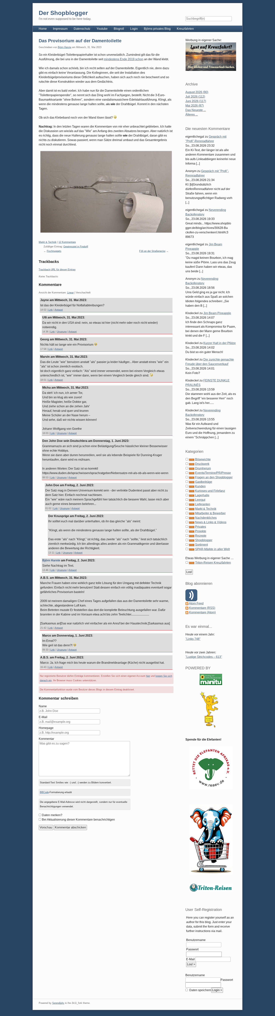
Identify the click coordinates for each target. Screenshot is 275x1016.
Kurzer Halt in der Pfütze (219, 343)
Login (134, 28)
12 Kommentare (67, 242)
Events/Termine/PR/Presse (213, 472)
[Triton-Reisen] (210, 887)
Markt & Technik (47, 242)
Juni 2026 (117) (195, 101)
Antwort (59, 309)
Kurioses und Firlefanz (210, 490)
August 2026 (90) (196, 92)
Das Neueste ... (195, 110)
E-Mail (43, 717)
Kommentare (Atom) (202, 612)
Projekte (200, 531)
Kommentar (46, 738)
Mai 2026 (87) (194, 105)
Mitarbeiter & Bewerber (210, 513)
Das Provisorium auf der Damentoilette (80, 40)
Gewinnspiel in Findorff (75, 246)
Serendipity (58, 1003)
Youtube (102, 28)
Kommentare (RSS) (202, 607)
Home (43, 28)
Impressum (60, 28)
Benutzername (196, 940)
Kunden (200, 486)
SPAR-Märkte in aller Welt (212, 549)
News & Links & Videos (210, 522)
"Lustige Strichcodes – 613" (203, 656)
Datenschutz (82, 28)
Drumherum (203, 468)
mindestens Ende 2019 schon (123, 59)
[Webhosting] (211, 679)
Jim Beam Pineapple (217, 313)
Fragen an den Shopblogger (214, 477)
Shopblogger (203, 540)
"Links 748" (193, 638)
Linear (70, 292)
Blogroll (119, 28)
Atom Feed (196, 603)
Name (43, 706)
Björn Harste (64, 47)
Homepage (46, 728)
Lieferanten (202, 504)
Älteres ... (191, 114)
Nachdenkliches (206, 517)
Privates (200, 526)
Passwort (192, 949)
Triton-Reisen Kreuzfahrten (213, 562)
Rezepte (200, 535)
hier (148, 676)
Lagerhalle (202, 495)
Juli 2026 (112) (195, 96)
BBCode (44, 792)
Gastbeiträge (203, 481)
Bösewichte (203, 459)
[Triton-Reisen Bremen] (211, 56)
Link (50, 309)
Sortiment (201, 544)
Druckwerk (202, 463)
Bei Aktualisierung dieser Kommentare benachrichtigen (78, 819)
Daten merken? (52, 815)
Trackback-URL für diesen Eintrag (57, 269)
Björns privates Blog (157, 28)
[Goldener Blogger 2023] (210, 709)
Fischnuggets (54, 251)
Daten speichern (200, 990)
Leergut (200, 499)
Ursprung (62, 331)
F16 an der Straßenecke (152, 251)
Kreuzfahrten (185, 28)
